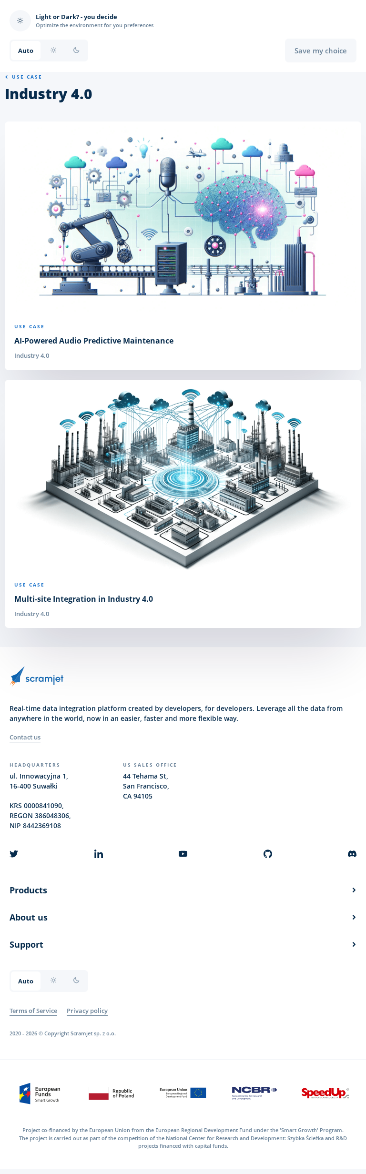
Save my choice (321, 50)
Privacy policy (87, 1010)
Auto (25, 50)
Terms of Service (33, 1010)
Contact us (25, 737)
